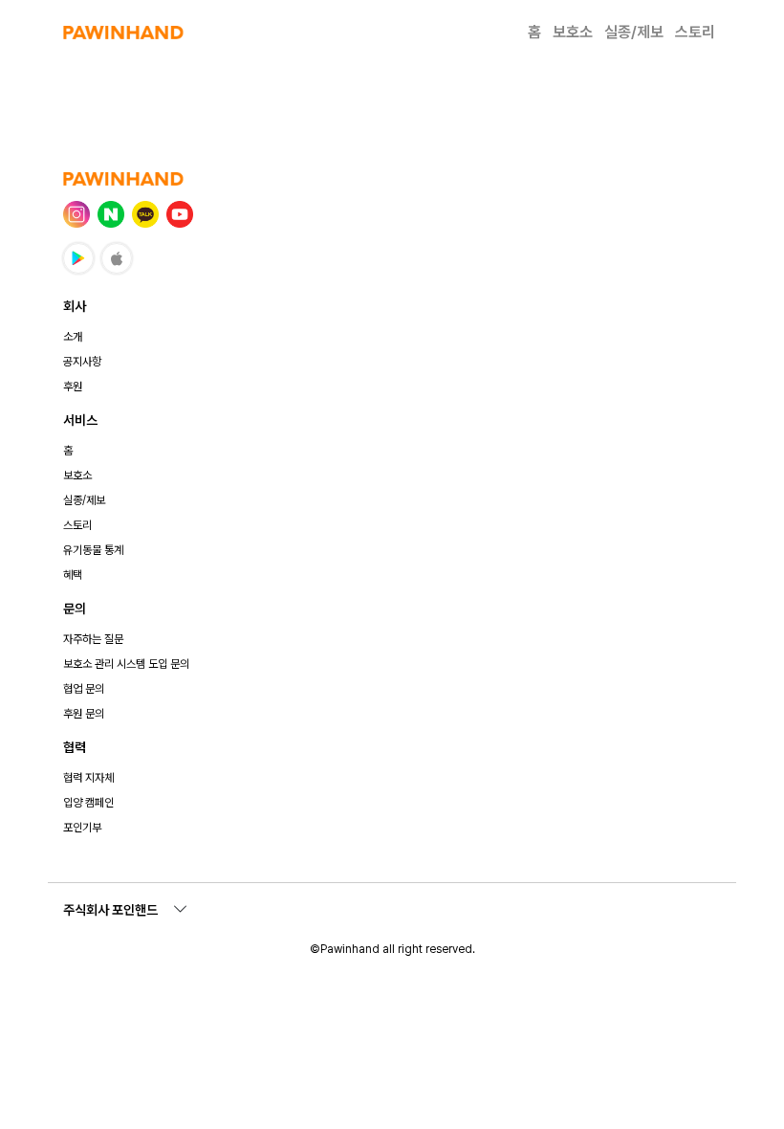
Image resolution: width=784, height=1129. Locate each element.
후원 (72, 386)
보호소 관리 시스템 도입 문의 (126, 664)
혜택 (72, 575)
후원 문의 (83, 713)
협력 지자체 (88, 778)
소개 (72, 336)
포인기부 (82, 827)
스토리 (695, 32)
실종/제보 (634, 32)
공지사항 (82, 361)
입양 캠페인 (88, 802)
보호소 (573, 32)
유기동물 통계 (93, 550)
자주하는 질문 (93, 639)
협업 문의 (83, 689)
